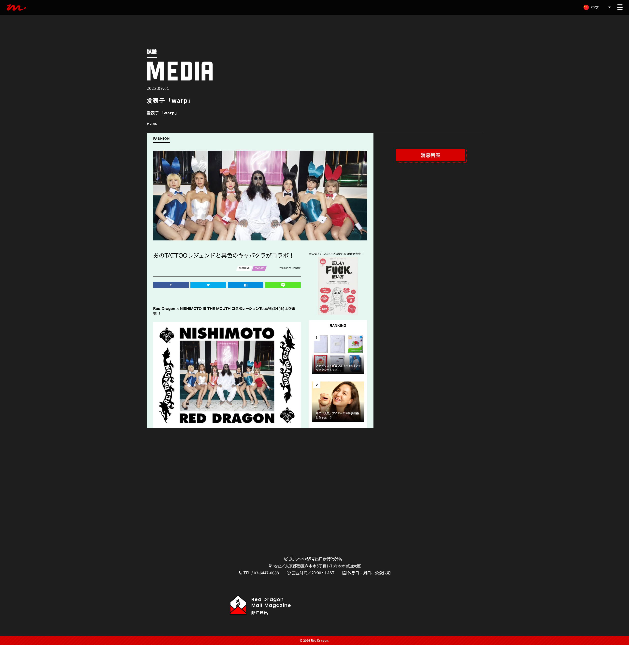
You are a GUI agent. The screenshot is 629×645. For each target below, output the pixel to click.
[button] (620, 7)
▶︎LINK (152, 123)
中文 (595, 7)
